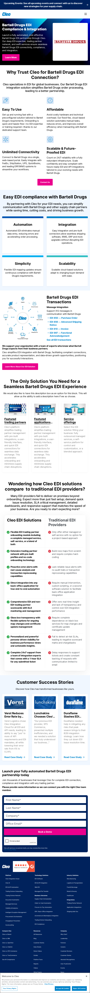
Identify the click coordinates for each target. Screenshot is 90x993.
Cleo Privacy (48, 984)
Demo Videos (38, 951)
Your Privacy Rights (9, 988)
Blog (35, 938)
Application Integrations (74, 907)
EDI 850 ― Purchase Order (63, 318)
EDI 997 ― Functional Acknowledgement (61, 334)
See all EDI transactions (59, 340)
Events (63, 968)
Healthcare (70, 895)
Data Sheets (37, 947)
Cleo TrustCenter (66, 964)
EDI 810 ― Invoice (59, 329)
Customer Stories (39, 943)
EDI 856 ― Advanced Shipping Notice (66, 323)
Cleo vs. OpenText (7, 943)
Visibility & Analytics (11, 908)
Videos (36, 968)
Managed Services (11, 904)
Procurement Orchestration (13, 916)
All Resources (38, 934)
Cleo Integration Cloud (12, 879)
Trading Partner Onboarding (13, 891)
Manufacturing (71, 879)
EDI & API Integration (41, 883)
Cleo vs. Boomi (6, 934)
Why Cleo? (64, 934)
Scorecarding (9, 925)
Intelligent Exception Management (15, 912)
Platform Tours (38, 959)
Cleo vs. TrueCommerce (9, 955)
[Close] (86, 976)
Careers (63, 947)
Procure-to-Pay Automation (43, 907)
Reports (36, 964)
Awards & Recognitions (68, 959)
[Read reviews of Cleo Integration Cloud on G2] (24, 866)
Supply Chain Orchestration (43, 899)
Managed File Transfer (41, 891)
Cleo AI (7, 883)
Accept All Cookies (62, 988)
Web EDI (37, 887)
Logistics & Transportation (75, 883)
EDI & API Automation (12, 887)
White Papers (38, 972)
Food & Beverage (72, 887)
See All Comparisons (8, 959)
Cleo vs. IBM (6, 938)
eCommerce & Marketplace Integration (46, 915)
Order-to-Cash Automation (43, 903)
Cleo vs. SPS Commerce (9, 951)
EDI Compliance (39, 924)
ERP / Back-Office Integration (44, 911)
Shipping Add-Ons (72, 911)
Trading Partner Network (13, 895)
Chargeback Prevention (12, 921)
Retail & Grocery (72, 891)
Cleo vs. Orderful (7, 947)
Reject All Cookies (79, 988)
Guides (36, 955)
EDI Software (39, 879)
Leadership (64, 938)
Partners (63, 943)
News (62, 972)
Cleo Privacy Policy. (10, 849)
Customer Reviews (66, 951)
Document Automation (12, 900)
